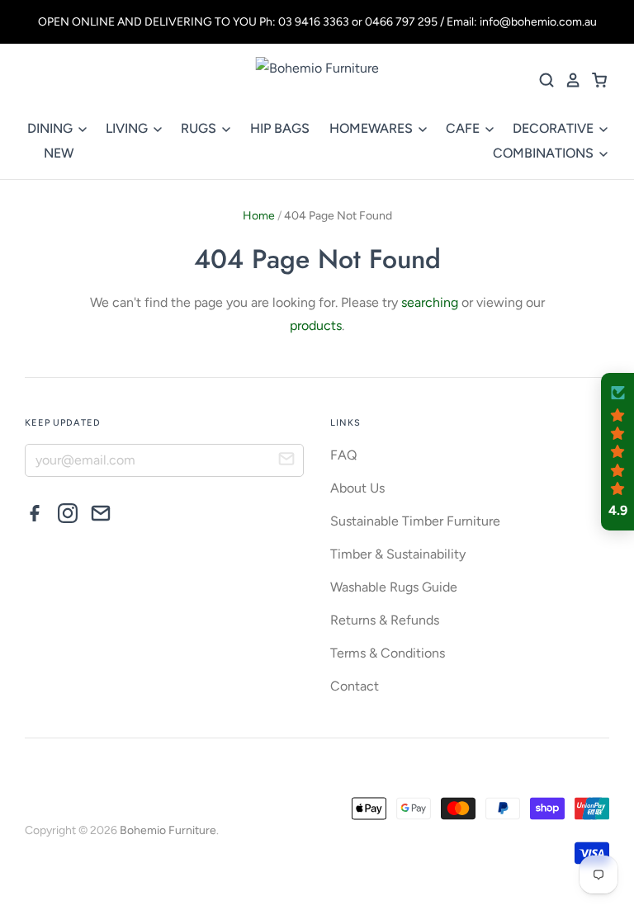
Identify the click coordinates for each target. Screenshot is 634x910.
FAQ (343, 455)
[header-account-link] (568, 80)
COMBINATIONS (545, 153)
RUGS (200, 128)
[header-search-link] (541, 80)
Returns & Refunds (384, 620)
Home (259, 216)
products (316, 325)
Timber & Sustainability (398, 554)
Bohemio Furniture (168, 830)
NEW (58, 153)
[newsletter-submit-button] (286, 461)
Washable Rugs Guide (393, 587)
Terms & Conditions (387, 653)
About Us (357, 488)
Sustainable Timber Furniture (415, 521)
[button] (617, 452)
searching (429, 302)
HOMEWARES (372, 128)
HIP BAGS (280, 128)
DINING (51, 128)
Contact (354, 686)
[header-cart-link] (594, 80)
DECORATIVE (555, 128)
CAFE (464, 128)
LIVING (128, 128)
